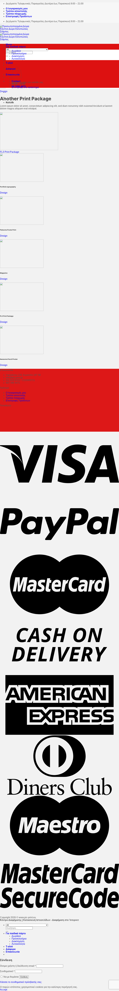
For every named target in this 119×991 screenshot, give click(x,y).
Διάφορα (11, 69)
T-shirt (9, 63)
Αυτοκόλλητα (18, 59)
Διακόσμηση (18, 56)
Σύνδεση (24, 977)
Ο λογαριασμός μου (17, 8)
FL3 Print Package (9, 152)
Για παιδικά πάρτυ (16, 46)
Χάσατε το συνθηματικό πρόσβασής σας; (21, 982)
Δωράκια (16, 51)
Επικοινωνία (13, 952)
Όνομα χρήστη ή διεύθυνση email (18, 966)
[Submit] (7, 931)
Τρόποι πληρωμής (16, 14)
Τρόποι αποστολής (16, 11)
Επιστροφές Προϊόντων (19, 16)
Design (3, 91)
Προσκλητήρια (19, 53)
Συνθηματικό (7, 971)
